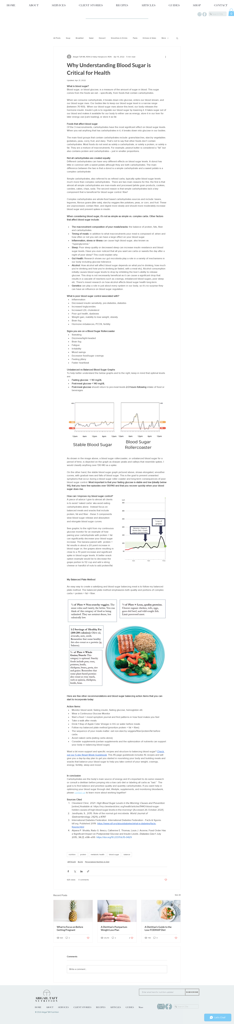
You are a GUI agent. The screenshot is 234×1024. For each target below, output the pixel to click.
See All (178, 895)
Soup (68, 38)
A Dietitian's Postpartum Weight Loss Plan (114, 928)
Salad (91, 38)
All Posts (57, 38)
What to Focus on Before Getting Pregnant (70, 928)
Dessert (102, 38)
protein (83, 854)
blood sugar (114, 854)
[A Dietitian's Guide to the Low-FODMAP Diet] (161, 911)
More (164, 38)
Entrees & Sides (149, 38)
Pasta (135, 38)
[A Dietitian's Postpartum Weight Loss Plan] (117, 911)
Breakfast (80, 38)
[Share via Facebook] (68, 871)
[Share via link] (88, 871)
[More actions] (165, 56)
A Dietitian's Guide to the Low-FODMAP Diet (158, 928)
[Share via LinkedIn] (81, 871)
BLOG (80, 862)
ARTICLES (71, 862)
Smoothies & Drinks (119, 38)
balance (127, 854)
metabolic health (97, 854)
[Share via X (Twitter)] (75, 871)
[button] (177, 38)
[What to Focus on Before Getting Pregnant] (73, 911)
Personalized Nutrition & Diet (97, 862)
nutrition (72, 854)
